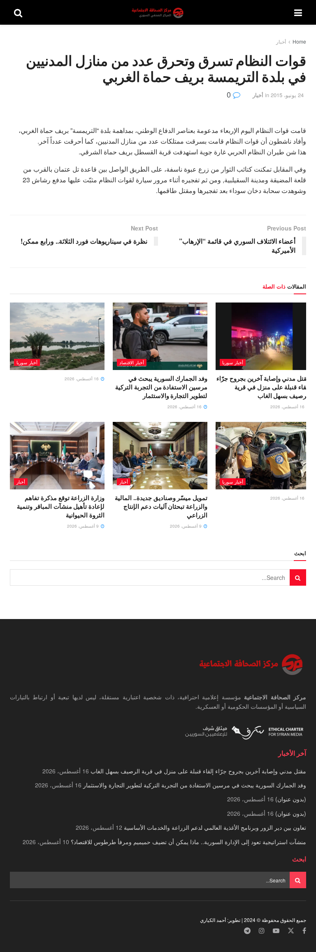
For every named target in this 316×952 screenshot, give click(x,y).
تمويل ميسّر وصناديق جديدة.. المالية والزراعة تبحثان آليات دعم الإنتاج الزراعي (161, 506)
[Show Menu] (298, 12)
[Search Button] (18, 12)
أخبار (281, 41)
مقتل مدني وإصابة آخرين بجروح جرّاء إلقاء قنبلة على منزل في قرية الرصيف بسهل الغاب (263, 387)
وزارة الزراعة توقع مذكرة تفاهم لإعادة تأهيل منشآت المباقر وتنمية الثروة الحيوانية (61, 506)
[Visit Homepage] (158, 13)
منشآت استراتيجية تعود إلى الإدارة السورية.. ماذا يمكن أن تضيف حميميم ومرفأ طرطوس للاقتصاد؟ (188, 842)
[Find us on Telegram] (247, 930)
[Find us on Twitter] (291, 930)
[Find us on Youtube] (276, 930)
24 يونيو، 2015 (287, 95)
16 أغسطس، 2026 (288, 407)
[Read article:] (57, 336)
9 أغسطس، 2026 (186, 526)
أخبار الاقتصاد (131, 362)
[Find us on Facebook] (304, 930)
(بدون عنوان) (290, 799)
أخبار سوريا (232, 362)
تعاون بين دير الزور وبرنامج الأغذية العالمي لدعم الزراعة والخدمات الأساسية (215, 827)
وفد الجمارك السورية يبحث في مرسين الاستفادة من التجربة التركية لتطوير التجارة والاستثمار (161, 387)
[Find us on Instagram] (262, 930)
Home (299, 41)
